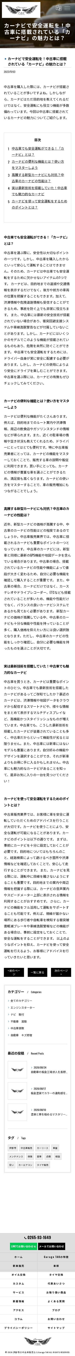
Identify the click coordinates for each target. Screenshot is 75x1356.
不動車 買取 (19, 1021)
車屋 (55, 1147)
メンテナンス (16, 1156)
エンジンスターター (23, 1007)
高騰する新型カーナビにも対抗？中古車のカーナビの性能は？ (38, 177)
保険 (30, 1156)
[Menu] (67, 8)
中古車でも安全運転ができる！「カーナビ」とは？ (38, 151)
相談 (57, 1156)
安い (11, 1164)
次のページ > (61, 972)
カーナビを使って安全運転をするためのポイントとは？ (39, 204)
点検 (48, 1156)
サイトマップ (56, 1328)
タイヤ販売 (42, 1164)
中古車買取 (17, 1028)
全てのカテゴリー (21, 1000)
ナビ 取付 (17, 1014)
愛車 (39, 1156)
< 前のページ (14, 972)
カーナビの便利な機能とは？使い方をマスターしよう (38, 164)
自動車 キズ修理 (21, 1035)
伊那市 (12, 1147)
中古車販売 (26, 1147)
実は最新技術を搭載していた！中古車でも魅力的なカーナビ (39, 190)
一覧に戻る (37, 972)
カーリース (42, 1147)
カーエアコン (25, 1164)
